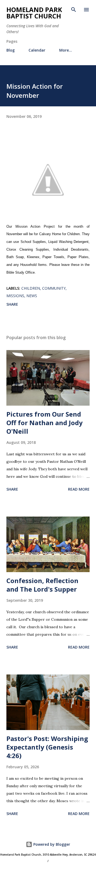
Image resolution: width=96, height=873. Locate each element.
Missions (15, 295)
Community (54, 288)
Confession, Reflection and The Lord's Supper (42, 584)
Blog (10, 50)
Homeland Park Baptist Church (34, 12)
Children (30, 288)
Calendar (37, 50)
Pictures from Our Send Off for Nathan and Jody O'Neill (44, 423)
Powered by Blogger (51, 844)
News (31, 295)
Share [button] (12, 304)
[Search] (73, 9)
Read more (79, 489)
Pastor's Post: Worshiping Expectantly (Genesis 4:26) (47, 747)
